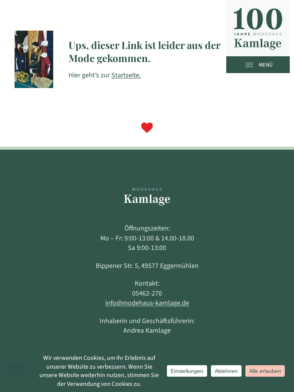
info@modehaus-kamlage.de (147, 303)
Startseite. (126, 75)
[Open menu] (251, 64)
